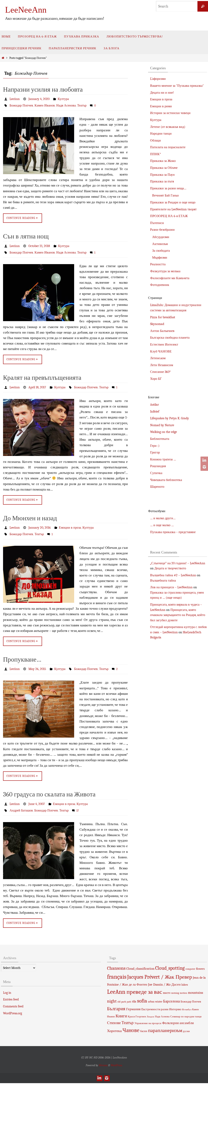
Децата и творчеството (170, 568)
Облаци (155, 140)
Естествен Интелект (164, 344)
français (116, 968)
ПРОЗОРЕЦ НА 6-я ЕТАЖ (169, 216)
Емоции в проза (70, 523)
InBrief (154, 411)
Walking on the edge (163, 432)
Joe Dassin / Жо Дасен (164, 976)
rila (134, 993)
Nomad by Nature (162, 425)
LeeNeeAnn (26, 9)
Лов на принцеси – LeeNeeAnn (171, 587)
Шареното (157, 487)
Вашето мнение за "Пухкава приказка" (177, 86)
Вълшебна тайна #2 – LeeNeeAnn (173, 575)
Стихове (114, 1015)
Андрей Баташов (21, 803)
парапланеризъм (165, 1022)
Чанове (130, 1022)
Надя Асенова (66, 104)
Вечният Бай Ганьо (165, 195)
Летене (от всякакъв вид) (167, 127)
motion (183, 985)
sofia (142, 993)
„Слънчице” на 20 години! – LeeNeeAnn (177, 563)
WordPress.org (12, 1005)
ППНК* (155, 154)
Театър (82, 104)
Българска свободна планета (170, 337)
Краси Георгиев (137, 1008)
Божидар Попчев (21, 104)
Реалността (158, 264)
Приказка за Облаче (164, 168)
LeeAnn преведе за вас (134, 984)
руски (186, 1023)
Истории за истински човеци (170, 113)
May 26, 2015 (37, 663)
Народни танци (161, 133)
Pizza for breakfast (162, 317)
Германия (133, 1001)
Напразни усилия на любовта (43, 89)
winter (158, 993)
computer (190, 961)
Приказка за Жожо (163, 161)
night (112, 992)
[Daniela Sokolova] (203, 460)
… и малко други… (163, 518)
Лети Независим (161, 365)
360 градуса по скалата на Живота (49, 788)
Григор (155, 452)
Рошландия (158, 466)
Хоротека (114, 1023)
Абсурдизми (160, 237)
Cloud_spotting (170, 960)
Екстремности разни (154, 1001)
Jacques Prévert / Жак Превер (159, 969)
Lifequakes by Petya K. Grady (169, 418)
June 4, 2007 (36, 797)
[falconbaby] (203, 467)
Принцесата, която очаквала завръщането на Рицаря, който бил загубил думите (177, 615)
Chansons (116, 960)
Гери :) (154, 446)
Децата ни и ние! (162, 92)
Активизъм (160, 244)
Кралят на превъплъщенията (42, 374)
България (116, 1001)
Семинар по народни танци (186, 1008)
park (123, 993)
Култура (63, 99)
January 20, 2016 (39, 523)
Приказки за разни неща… (168, 188)
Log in (7, 984)
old (118, 993)
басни (143, 1023)
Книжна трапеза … (163, 459)
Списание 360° (160, 372)
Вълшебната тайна (163, 580)
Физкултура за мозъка (165, 271)
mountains (195, 985)
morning (175, 985)
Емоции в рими (161, 106)
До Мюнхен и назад (30, 514)
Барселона (171, 993)
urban (151, 993)
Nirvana (103, 1057)
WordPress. (116, 1057)
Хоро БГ (156, 379)
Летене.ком (158, 358)
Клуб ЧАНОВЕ (161, 351)
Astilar (154, 404)
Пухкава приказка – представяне (173, 532)
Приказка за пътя (162, 181)
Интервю (175, 1001)
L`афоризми (158, 79)
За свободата (161, 251)
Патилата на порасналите (167, 147)
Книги (121, 1007)
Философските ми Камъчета (169, 278)
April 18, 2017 (37, 384)
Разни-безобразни (162, 230)
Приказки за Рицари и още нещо (172, 202)
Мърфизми (159, 257)
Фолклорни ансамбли (178, 1015)
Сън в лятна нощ (26, 234)
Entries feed (11, 991)
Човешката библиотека (166, 480)
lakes (184, 976)
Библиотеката (159, 439)
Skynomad (157, 324)
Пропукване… (22, 654)
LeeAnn (15, 99)
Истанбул (186, 1001)
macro (166, 985)
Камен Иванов (45, 104)
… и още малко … (162, 525)
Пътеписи (157, 223)
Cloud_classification (140, 961)
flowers (200, 961)
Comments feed (13, 998)
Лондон (150, 1008)
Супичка (156, 473)
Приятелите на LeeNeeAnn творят (173, 209)
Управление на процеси (147, 1015)
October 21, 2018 (39, 244)
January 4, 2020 (39, 99)
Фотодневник (159, 285)
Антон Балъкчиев (162, 331)
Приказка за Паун (162, 175)
